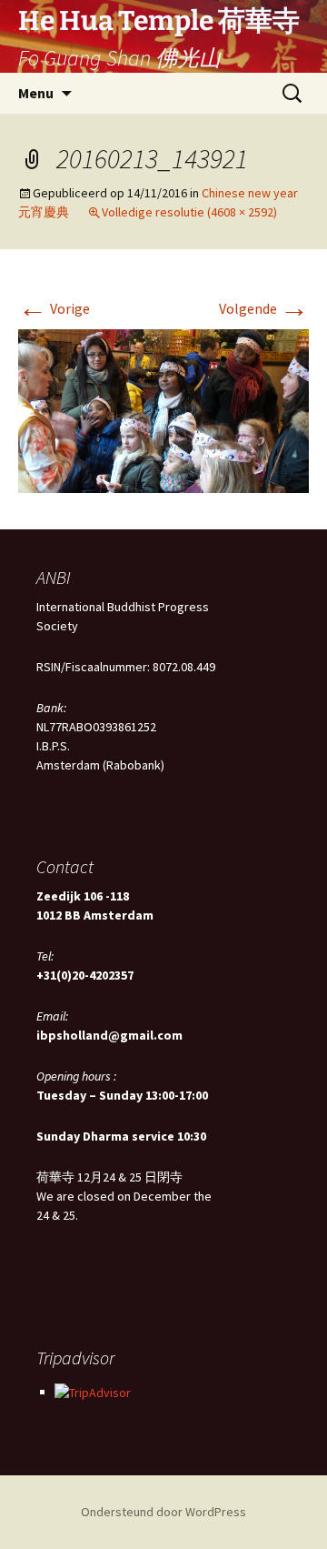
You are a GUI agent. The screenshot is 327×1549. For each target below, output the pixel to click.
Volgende (264, 308)
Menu (36, 93)
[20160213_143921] (163, 409)
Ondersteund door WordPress (163, 1512)
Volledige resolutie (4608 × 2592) (189, 212)
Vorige (54, 308)
